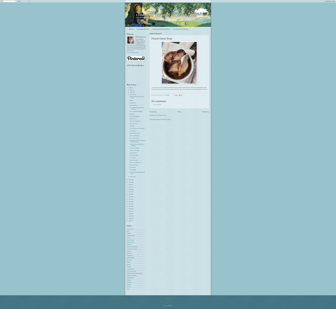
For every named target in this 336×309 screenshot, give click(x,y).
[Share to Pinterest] (181, 95)
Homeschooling (130, 258)
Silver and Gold (133, 105)
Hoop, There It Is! (134, 123)
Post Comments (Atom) (161, 115)
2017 (130, 192)
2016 (130, 194)
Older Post (205, 112)
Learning (129, 266)
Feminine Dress (130, 242)
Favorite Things (130, 240)
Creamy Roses (133, 131)
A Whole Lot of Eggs (134, 148)
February (132, 94)
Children (129, 233)
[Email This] (175, 95)
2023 (130, 88)
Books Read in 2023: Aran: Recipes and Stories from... (138, 141)
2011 (130, 206)
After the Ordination (134, 135)
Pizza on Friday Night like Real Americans (137, 108)
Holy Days (129, 253)
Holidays (129, 251)
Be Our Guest (133, 167)
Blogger (170, 305)
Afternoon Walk (133, 153)
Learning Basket (130, 269)
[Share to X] (178, 95)
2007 (130, 216)
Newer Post (153, 112)
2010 (130, 209)
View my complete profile (133, 52)
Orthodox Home (130, 278)
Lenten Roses (133, 103)
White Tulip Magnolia (135, 116)
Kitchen (128, 262)
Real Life (129, 286)
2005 (130, 221)
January (132, 176)
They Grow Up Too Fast (135, 121)
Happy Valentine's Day (135, 133)
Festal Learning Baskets (161, 29)
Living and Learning (180, 29)
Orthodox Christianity (132, 275)
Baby (128, 231)
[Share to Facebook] (180, 95)
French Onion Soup (134, 155)
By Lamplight (133, 170)
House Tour (129, 260)
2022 (130, 179)
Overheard (129, 282)
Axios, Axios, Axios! (134, 138)
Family (128, 237)
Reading (129, 284)
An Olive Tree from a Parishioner (137, 128)
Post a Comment (157, 104)
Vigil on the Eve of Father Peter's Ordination (137, 144)
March (131, 92)
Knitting (129, 264)
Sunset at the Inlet (134, 160)
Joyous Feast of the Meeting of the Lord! (137, 172)
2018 (130, 189)
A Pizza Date (133, 157)
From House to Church (132, 249)
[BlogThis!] (176, 95)
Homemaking (130, 255)
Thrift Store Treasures (134, 150)
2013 (130, 201)
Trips (128, 289)
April (131, 90)
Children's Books (130, 235)
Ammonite (132, 126)
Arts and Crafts (130, 229)
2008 (130, 213)
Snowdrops (132, 114)
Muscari (131, 100)
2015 (130, 196)
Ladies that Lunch (134, 165)
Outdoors (129, 280)
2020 (130, 184)
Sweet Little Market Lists (135, 162)
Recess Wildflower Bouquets (136, 111)
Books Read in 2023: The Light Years (137, 97)
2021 (130, 182)
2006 (130, 218)
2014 (130, 199)
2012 (130, 204)
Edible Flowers (133, 118)
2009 (130, 211)
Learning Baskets (143, 29)
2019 (130, 187)
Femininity (129, 244)
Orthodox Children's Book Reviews (135, 273)
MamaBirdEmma (141, 37)
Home (131, 29)
